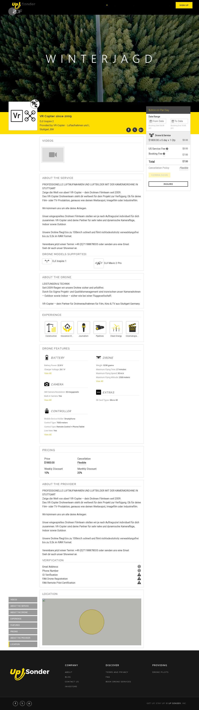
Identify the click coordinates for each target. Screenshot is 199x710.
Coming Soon (159, 175)
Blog (68, 677)
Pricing (99, 5)
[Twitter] (135, 129)
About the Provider (20, 638)
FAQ (108, 677)
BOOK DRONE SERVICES (118, 682)
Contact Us (72, 682)
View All (47, 373)
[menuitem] (23, 5)
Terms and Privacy (117, 672)
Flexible (81, 462)
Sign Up (184, 5)
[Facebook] (128, 129)
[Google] (141, 129)
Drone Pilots (160, 672)
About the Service (19, 606)
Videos (13, 599)
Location (15, 644)
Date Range (154, 116)
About (68, 672)
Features (15, 625)
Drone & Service (163, 135)
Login (166, 5)
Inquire (168, 184)
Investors (71, 687)
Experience (15, 619)
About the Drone (19, 612)
